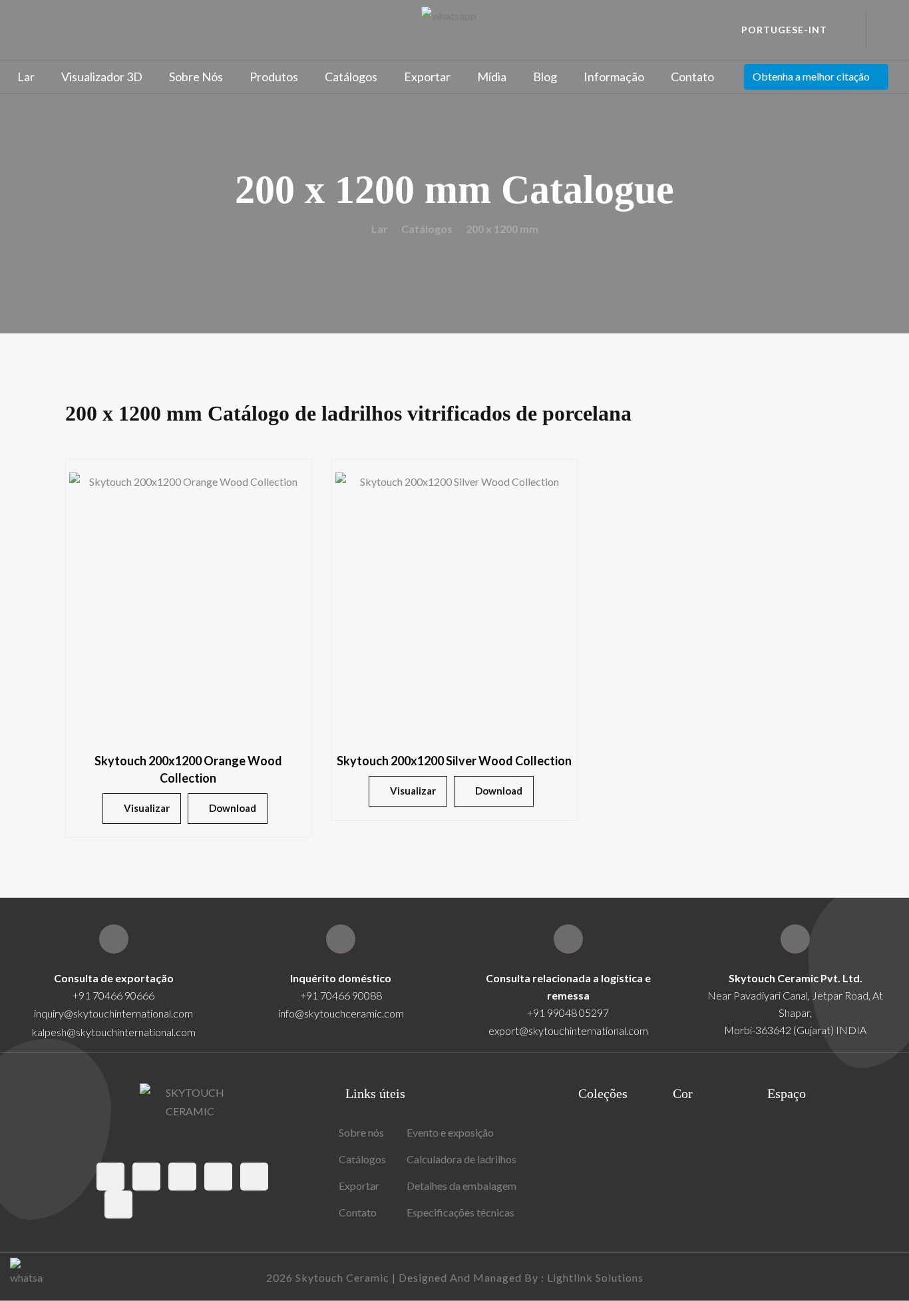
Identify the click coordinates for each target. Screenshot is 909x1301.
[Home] (795, 939)
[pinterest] (218, 1177)
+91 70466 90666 (113, 995)
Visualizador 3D (101, 76)
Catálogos (351, 76)
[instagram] (182, 1177)
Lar (26, 76)
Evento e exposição (450, 1132)
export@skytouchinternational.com (568, 1030)
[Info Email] (340, 939)
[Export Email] (113, 939)
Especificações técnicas (460, 1212)
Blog (545, 76)
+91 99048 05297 (568, 1012)
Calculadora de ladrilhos (461, 1159)
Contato (692, 76)
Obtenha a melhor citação (811, 76)
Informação (614, 76)
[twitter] (146, 1177)
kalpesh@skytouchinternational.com (114, 1031)
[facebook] (110, 1177)
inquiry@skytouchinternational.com (113, 1013)
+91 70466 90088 (341, 995)
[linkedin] (118, 1204)
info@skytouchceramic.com (341, 1013)
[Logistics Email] (568, 939)
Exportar (427, 76)
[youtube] (254, 1177)
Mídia (491, 76)
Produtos (274, 76)
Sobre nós (196, 76)
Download (232, 808)
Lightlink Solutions (595, 1277)
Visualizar (147, 808)
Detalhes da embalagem (461, 1185)
